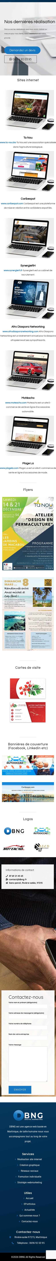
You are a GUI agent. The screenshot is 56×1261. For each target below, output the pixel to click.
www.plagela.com (9, 468)
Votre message (15, 1045)
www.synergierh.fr (13, 270)
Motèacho (28, 397)
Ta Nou (28, 137)
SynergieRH (28, 265)
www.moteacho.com (16, 403)
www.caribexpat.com (12, 203)
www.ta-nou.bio (8, 142)
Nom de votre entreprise (19, 1034)
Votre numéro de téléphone (20, 1023)
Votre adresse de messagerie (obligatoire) (26, 1013)
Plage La (28, 463)
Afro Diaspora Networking (28, 326)
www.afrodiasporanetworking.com (20, 331)
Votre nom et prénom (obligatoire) (23, 1002)
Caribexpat (28, 198)
